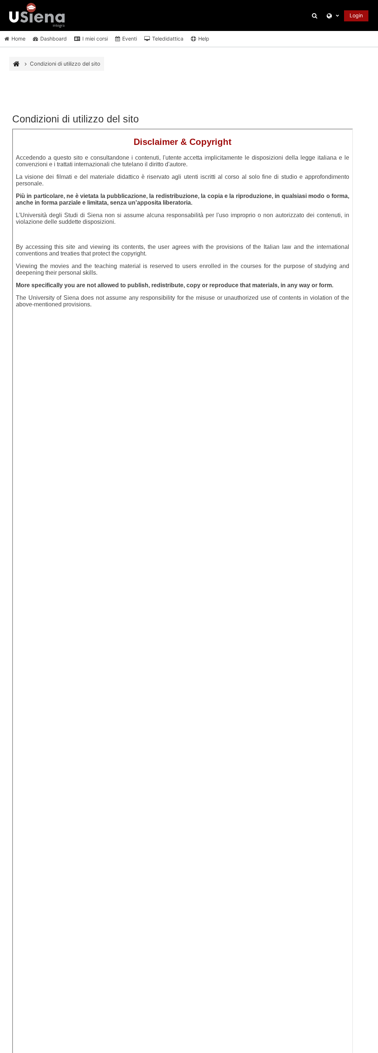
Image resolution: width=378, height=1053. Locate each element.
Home (18, 38)
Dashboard (53, 38)
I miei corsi (95, 38)
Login (356, 15)
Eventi (129, 38)
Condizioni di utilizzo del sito (65, 63)
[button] (315, 15)
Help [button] (203, 38)
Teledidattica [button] (167, 38)
